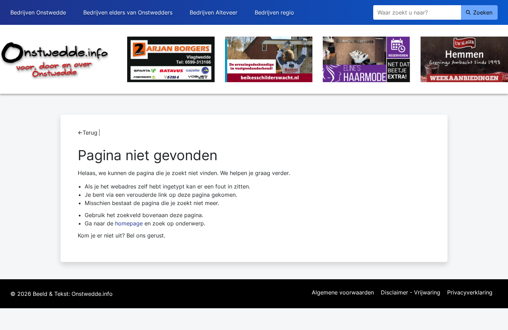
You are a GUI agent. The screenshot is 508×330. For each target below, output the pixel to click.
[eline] (366, 58)
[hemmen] (464, 58)
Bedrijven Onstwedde (38, 12)
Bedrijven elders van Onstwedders (127, 12)
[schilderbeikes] (268, 58)
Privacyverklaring (469, 293)
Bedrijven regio (274, 12)
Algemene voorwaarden (343, 293)
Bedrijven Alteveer (213, 12)
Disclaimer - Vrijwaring (410, 293)
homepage (129, 223)
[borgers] (171, 58)
